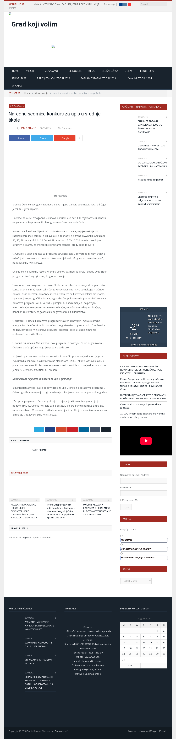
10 (123, 642)
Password (125, 487)
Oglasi (129, 70)
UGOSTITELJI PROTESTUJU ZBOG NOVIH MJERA (151, 147)
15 (157, 642)
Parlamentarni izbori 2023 (98, 78)
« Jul (130, 665)
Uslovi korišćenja (148, 731)
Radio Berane (28, 128)
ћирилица (109, 4)
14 (150, 642)
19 (137, 648)
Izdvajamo (51, 70)
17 (123, 648)
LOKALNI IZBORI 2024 (139, 78)
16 (164, 642)
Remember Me (130, 500)
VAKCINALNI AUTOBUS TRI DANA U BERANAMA (38, 644)
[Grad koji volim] (33, 23)
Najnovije (141, 106)
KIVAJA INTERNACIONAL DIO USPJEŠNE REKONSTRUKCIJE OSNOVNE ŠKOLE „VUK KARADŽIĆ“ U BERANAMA (69, 4)
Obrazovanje (17, 105)
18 (130, 648)
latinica (12, 7)
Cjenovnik (75, 70)
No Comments (65, 128)
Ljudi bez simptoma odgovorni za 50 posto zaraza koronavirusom (149, 200)
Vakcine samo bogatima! (150, 179)
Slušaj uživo (110, 70)
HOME (15, 70)
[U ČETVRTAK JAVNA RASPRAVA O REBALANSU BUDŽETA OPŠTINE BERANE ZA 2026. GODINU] (96, 491)
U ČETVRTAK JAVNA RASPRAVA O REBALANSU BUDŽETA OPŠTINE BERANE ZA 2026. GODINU (143, 397)
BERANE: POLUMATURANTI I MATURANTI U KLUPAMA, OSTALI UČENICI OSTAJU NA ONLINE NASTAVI (39, 682)
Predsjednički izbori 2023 (53, 78)
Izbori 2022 (19, 78)
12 (137, 642)
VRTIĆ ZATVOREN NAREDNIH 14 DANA (39, 661)
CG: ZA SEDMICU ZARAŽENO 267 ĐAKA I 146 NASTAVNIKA (152, 164)
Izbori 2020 (147, 70)
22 (157, 648)
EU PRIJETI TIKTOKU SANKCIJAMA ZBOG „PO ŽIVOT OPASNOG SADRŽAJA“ (150, 126)
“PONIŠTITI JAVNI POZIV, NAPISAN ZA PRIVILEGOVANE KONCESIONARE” (39, 626)
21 (150, 648)
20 (144, 648)
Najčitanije (128, 106)
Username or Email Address (134, 474)
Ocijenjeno (155, 106)
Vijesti (30, 70)
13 (144, 642)
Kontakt (163, 731)
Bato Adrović (61, 731)
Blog (91, 70)
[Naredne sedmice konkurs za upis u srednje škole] (60, 169)
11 (130, 642)
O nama (17, 85)
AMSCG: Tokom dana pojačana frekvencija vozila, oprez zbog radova (142, 415)
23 (164, 648)
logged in (26, 537)
